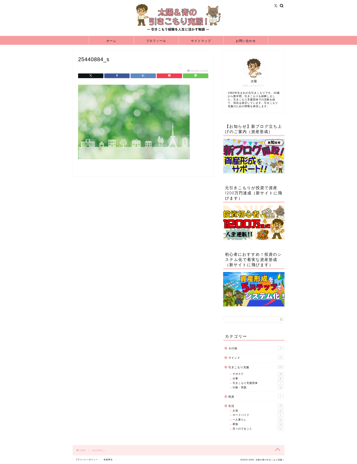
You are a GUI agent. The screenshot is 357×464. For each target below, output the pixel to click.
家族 (257, 424)
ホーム (111, 41)
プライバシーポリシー (86, 459)
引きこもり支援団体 (257, 383)
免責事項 (108, 459)
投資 (254, 396)
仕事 (257, 378)
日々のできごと (257, 428)
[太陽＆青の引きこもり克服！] (178, 31)
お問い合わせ (246, 41)
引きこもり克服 (255, 367)
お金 (257, 410)
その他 (254, 348)
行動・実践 (257, 387)
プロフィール (156, 41)
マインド (255, 357)
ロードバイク (257, 415)
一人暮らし (257, 419)
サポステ (257, 374)
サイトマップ (201, 41)
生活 (255, 405)
